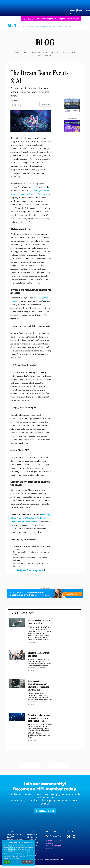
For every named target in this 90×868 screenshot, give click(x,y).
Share (44, 104)
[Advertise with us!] (45, 593)
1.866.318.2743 (84, 10)
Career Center (32, 832)
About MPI (67, 26)
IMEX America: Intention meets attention (39, 622)
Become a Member (45, 811)
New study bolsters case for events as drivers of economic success (39, 718)
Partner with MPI (45, 26)
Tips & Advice (68, 52)
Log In (30, 19)
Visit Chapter (73, 18)
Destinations (45, 55)
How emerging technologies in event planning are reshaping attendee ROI (38, 685)
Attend (37, 26)
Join (20, 26)
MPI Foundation (58, 26)
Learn (25, 26)
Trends (54, 52)
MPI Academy (32, 834)
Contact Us (53, 832)
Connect (30, 26)
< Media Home (21, 52)
